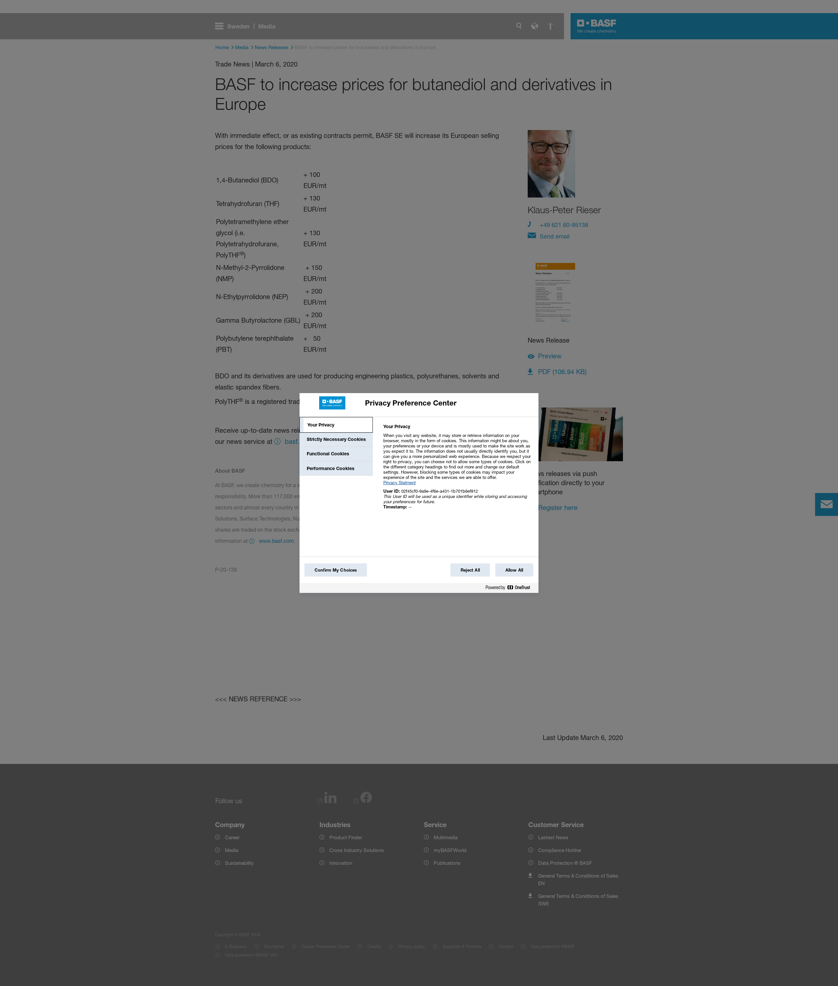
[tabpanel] (458, 470)
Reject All (470, 570)
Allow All (514, 570)
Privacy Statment (399, 482)
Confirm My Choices (336, 570)
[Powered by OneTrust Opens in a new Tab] (510, 589)
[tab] (336, 425)
